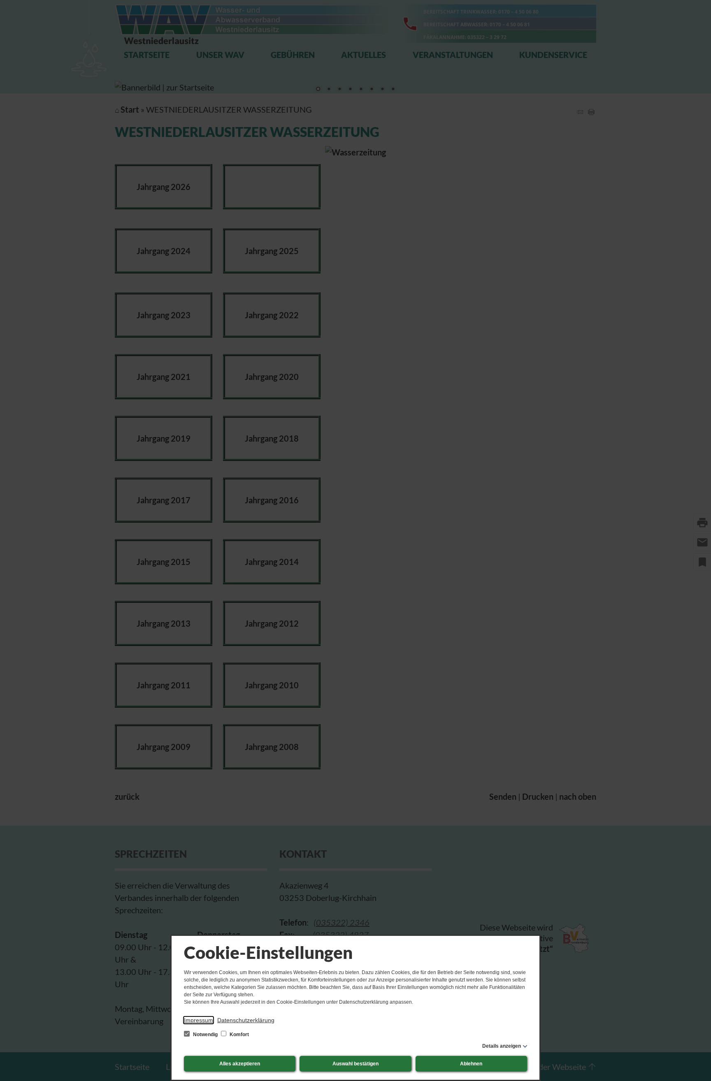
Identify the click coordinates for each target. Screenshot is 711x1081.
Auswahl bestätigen (355, 1064)
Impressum (198, 1020)
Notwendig (205, 1034)
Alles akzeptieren (239, 1064)
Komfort (238, 1034)
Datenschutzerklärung (245, 1020)
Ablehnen (471, 1064)
